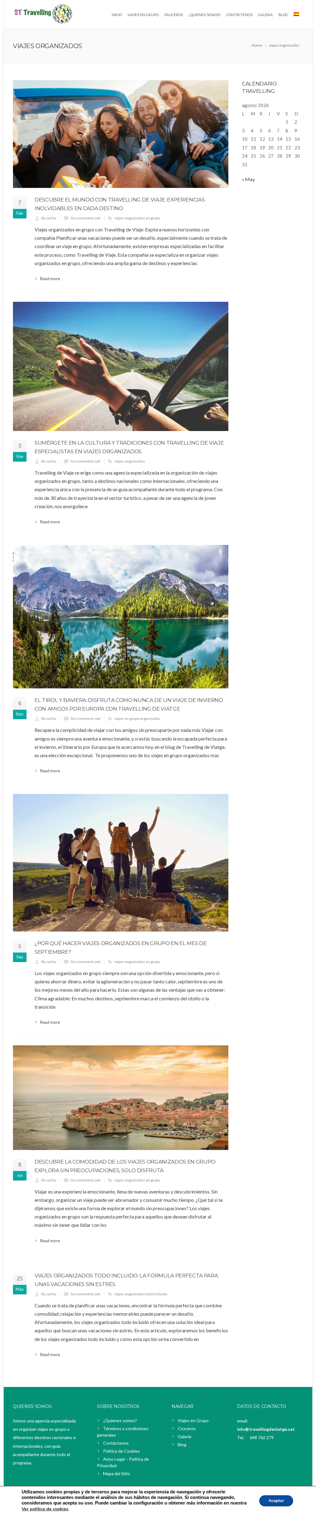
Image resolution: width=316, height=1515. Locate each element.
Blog (283, 15)
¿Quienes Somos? (205, 15)
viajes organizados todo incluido (140, 1294)
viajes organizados (129, 461)
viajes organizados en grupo (137, 218)
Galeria (265, 15)
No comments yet (85, 218)
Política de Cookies (121, 1451)
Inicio (117, 15)
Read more (50, 278)
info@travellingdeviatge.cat (266, 1429)
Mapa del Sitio (116, 1473)
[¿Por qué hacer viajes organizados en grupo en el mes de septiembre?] (120, 862)
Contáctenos (239, 15)
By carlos (48, 218)
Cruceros (173, 15)
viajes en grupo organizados (137, 718)
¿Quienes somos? (120, 1420)
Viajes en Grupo (143, 15)
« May (248, 179)
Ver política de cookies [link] (45, 1509)
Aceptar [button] (276, 1501)
